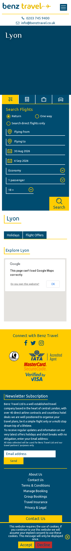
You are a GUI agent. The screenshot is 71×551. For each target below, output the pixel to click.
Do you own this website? (25, 284)
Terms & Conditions (35, 485)
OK (53, 284)
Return (16, 116)
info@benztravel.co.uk (38, 23)
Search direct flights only (28, 123)
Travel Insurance (35, 502)
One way (46, 116)
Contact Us (36, 480)
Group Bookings (35, 496)
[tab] (10, 99)
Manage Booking (35, 491)
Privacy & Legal (35, 507)
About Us (35, 474)
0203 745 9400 (38, 18)
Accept (26, 545)
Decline (43, 545)
